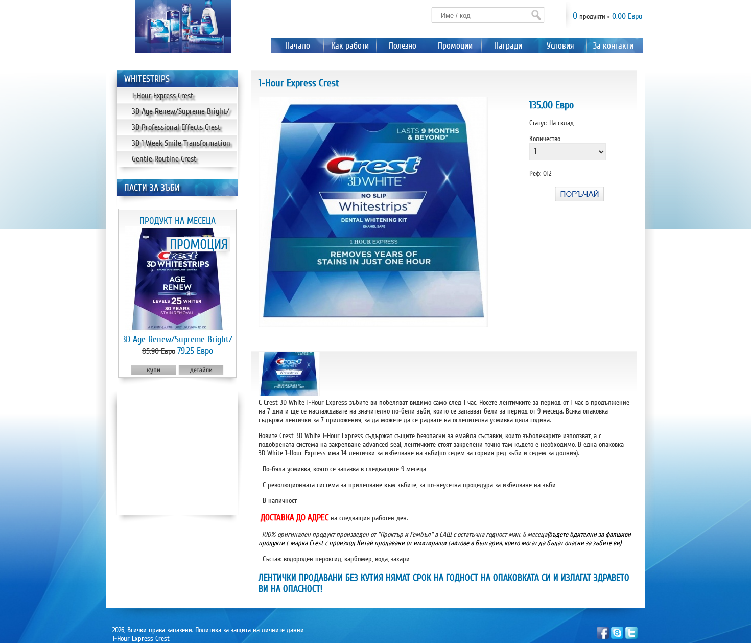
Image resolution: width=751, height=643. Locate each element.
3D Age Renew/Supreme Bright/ (180, 111)
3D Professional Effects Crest (176, 127)
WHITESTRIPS (147, 78)
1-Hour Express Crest (163, 95)
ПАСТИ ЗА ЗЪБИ (152, 187)
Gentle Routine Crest (164, 159)
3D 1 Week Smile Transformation (181, 143)
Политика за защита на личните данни (249, 630)
